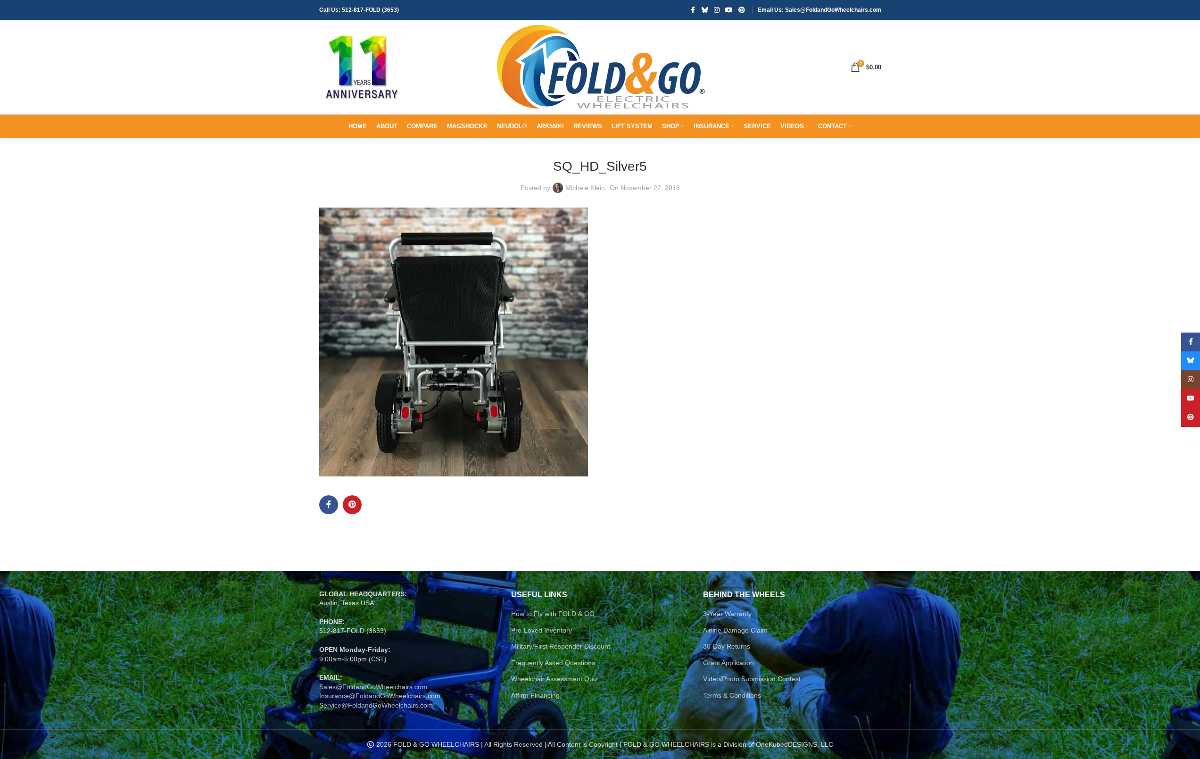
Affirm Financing (535, 695)
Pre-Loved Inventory (541, 630)
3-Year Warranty (727, 613)
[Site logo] (361, 66)
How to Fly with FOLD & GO (553, 613)
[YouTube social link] (729, 10)
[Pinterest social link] (742, 10)
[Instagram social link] (716, 10)
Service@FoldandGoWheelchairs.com (376, 705)
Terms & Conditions (732, 695)
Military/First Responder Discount (560, 646)
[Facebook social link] (693, 10)
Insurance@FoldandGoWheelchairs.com (379, 696)
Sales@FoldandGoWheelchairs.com (373, 687)
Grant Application (728, 663)
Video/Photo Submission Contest (752, 679)
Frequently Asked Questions (553, 663)
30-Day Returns (726, 646)
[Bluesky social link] (705, 10)
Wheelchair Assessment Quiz (554, 679)
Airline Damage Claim (735, 630)
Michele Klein (585, 188)
